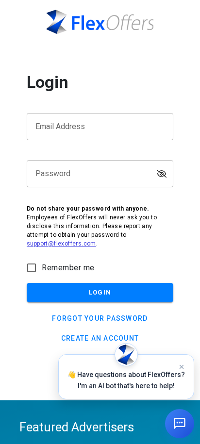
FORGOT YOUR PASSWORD (100, 318)
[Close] (181, 367)
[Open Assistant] (179, 423)
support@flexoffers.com (61, 243)
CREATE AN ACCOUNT (100, 338)
